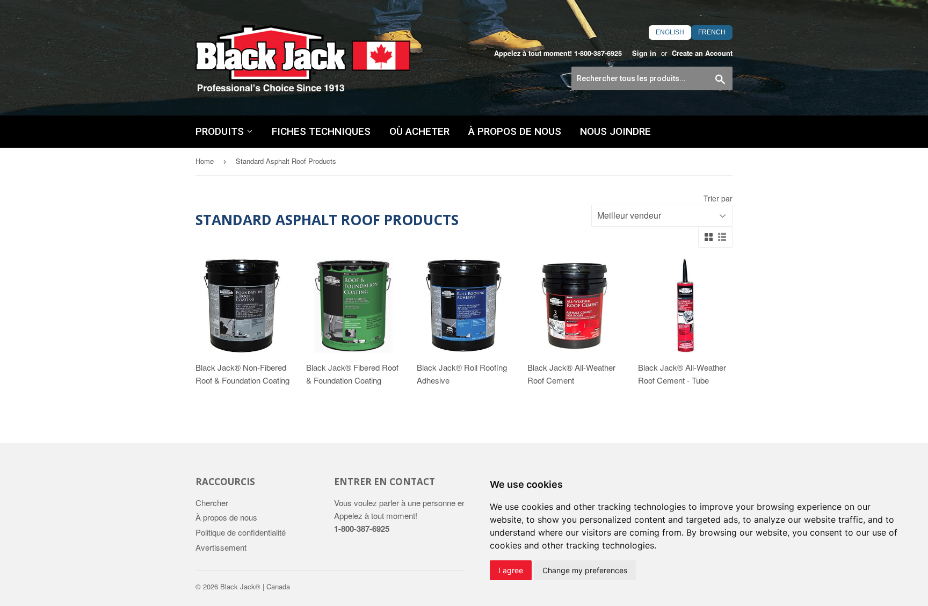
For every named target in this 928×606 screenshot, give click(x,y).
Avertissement (221, 547)
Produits (221, 131)
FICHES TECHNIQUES (321, 131)
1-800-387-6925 (598, 53)
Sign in (644, 53)
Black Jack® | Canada (255, 586)
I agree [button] (510, 570)
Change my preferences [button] (584, 570)
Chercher (211, 502)
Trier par (718, 198)
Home (204, 161)
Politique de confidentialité (240, 532)
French (712, 32)
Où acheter (419, 131)
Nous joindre (615, 131)
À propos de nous (514, 131)
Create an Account (702, 53)
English (670, 32)
